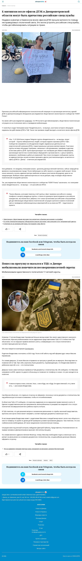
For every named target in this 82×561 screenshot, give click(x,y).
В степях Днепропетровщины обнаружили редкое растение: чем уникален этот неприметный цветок (40, 221)
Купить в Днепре (41, 538)
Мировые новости (41, 515)
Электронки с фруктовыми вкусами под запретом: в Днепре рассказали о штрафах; (33, 219)
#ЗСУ (51, 460)
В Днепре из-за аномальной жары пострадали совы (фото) (24, 224)
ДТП (41, 535)
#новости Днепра (42, 235)
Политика (41, 525)
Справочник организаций (41, 545)
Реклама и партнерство (41, 542)
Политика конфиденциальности (39, 531)
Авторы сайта (41, 548)
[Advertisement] (39, 96)
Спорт (41, 521)
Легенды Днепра (41, 518)
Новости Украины (41, 512)
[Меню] (3, 2)
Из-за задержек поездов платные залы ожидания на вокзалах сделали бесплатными (34, 449)
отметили (28, 121)
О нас (41, 528)
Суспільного (29, 349)
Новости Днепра (41, 508)
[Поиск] (79, 2)
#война (46, 460)
